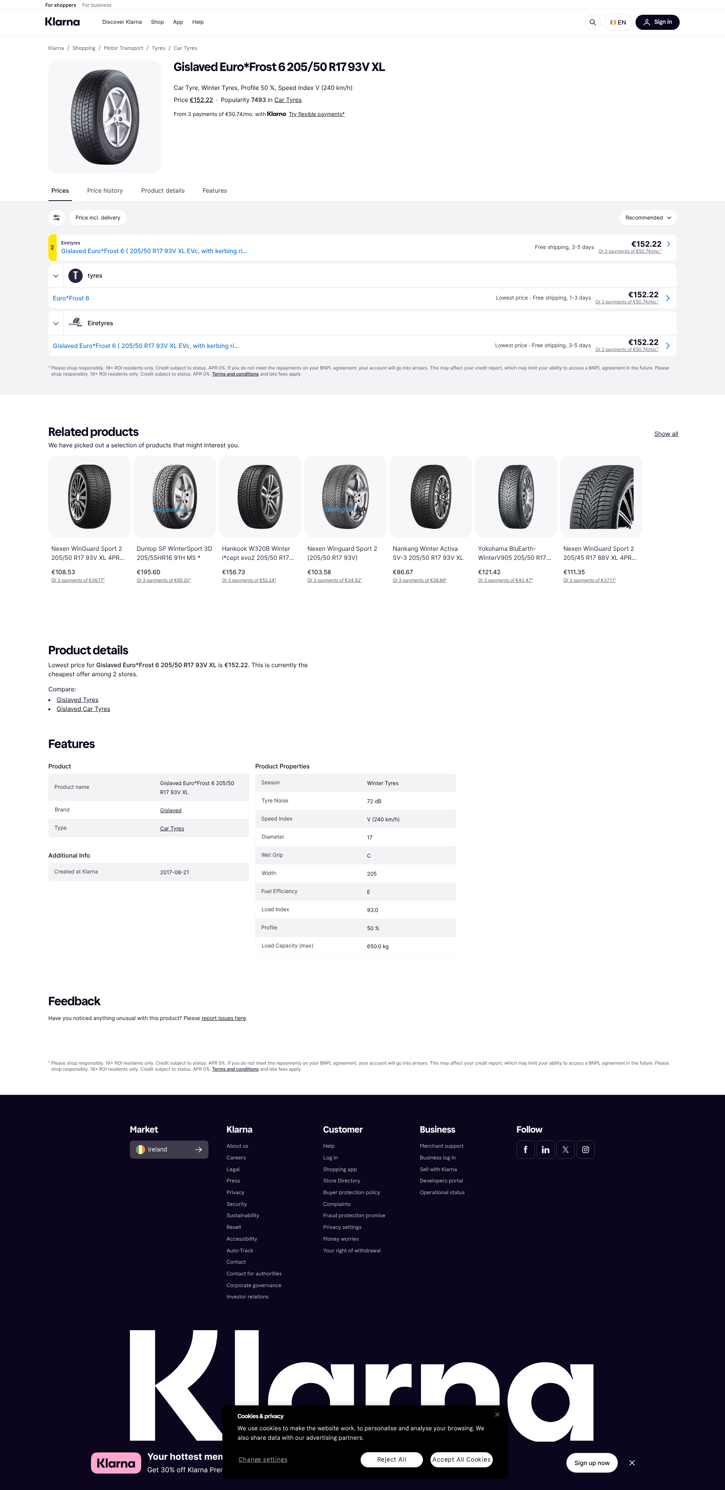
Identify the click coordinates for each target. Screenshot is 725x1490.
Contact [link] (236, 1262)
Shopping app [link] (340, 1169)
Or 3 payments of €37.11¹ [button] (589, 580)
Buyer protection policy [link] (351, 1192)
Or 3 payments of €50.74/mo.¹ (630, 251)
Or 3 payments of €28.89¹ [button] (419, 580)
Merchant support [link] (442, 1146)
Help (198, 22)
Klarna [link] (56, 48)
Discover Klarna (122, 22)
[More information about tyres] (55, 275)
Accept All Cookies (461, 1459)
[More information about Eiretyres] (55, 323)
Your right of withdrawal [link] (352, 1250)
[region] (365, 1442)
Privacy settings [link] (342, 1227)
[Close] (497, 1414)
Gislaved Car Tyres (83, 709)
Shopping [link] (84, 48)
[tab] (60, 190)
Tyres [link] (158, 48)
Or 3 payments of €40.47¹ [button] (505, 580)
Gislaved (171, 810)
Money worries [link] (341, 1239)
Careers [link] (236, 1158)
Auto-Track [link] (240, 1250)
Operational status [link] (442, 1192)
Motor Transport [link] (123, 48)
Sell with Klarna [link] (438, 1169)
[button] (618, 22)
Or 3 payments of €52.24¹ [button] (249, 580)
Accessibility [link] (242, 1239)
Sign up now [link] (592, 1463)
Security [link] (237, 1204)
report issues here (224, 1018)
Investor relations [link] (248, 1297)
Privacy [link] (235, 1192)
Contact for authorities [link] (254, 1274)
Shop (157, 22)
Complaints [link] (337, 1204)
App (178, 22)
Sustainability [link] (243, 1215)
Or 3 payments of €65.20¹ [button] (164, 580)
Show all (666, 433)
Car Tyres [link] (185, 48)
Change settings (263, 1460)
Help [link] (329, 1146)
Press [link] (233, 1181)
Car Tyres (288, 100)
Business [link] (437, 1130)
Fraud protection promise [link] (354, 1215)
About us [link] (237, 1146)
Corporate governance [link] (254, 1285)
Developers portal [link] (441, 1181)
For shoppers (60, 5)
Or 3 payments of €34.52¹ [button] (334, 580)
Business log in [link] (438, 1158)
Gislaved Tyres (78, 699)
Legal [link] (233, 1169)
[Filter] (56, 217)
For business (97, 5)
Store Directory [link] (341, 1181)
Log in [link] (330, 1158)
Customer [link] (343, 1130)
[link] (526, 1150)
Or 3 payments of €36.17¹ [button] (78, 580)
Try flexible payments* (317, 114)
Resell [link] (234, 1227)
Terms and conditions (235, 374)
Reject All (392, 1459)
